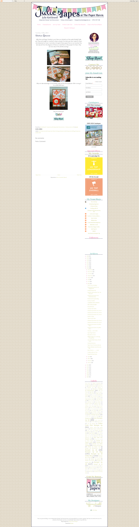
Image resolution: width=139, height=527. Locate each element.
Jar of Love (96, 416)
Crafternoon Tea (90, 401)
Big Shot (92, 392)
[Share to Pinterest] (41, 129)
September (90, 275)
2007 (88, 377)
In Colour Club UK (88, 416)
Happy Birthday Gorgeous (95, 411)
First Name (88, 87)
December (90, 269)
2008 (88, 375)
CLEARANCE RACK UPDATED (93, 302)
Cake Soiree (93, 394)
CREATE (94, 231)
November (90, 271)
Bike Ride (92, 393)
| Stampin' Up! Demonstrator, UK (94, 211)
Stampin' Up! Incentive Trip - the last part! (94, 293)
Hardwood (87, 413)
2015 (88, 266)
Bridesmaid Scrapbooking (93, 298)
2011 (88, 369)
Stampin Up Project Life (94, 446)
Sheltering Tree (88, 437)
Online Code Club (67, 24)
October (90, 273)
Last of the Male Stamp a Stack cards (94, 340)
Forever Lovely (98, 409)
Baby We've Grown (92, 334)
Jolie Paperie (94, 229)
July (89, 279)
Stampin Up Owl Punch (97, 445)
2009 (88, 373)
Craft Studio (91, 400)
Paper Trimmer (90, 430)
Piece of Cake (95, 431)
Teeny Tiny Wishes (93, 467)
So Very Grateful (91, 300)
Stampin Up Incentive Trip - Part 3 (95, 322)
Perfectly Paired (88, 431)
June (89, 281)
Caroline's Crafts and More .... (94, 216)
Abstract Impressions (97, 383)
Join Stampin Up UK (43, 131)
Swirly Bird (98, 465)
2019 (88, 258)
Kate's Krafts (94, 218)
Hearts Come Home (95, 413)
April (89, 356)
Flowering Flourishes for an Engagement (93, 288)
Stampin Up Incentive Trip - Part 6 (95, 312)
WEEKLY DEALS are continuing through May (94, 337)
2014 (88, 268)
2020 (88, 256)
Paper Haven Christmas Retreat (94, 345)
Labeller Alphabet (98, 420)
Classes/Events (47, 24)
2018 (88, 260)
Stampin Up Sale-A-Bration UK (92, 448)
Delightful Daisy (97, 403)
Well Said (90, 471)
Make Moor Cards (94, 224)
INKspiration (94, 220)
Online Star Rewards (79, 24)
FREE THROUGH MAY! (92, 304)
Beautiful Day (100, 386)
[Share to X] (39, 129)
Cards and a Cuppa (94, 213)
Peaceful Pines (98, 430)
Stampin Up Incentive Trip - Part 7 (95, 310)
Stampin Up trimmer (89, 460)
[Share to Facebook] (40, 129)
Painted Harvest (93, 427)
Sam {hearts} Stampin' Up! (94, 233)
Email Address (89, 83)
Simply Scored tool (98, 439)
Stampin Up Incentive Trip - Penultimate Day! (93, 296)
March (89, 358)
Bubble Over (98, 393)
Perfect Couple (91, 316)
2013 (88, 365)
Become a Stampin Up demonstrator (93, 389)
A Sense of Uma (94, 206)
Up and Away (96, 470)
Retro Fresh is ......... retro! (93, 350)
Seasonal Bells (95, 434)
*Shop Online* (87, 383)
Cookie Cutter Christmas (95, 397)
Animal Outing (88, 384)
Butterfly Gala (87, 394)
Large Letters (87, 421)
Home (39, 24)
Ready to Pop (99, 433)
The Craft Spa (94, 201)
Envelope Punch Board (89, 406)
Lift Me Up (93, 421)
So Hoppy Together (89, 440)
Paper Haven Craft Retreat (96, 429)
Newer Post (38, 175)
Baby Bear (94, 384)
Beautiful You (90, 387)
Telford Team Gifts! (92, 318)
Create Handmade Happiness (94, 222)
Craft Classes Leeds (89, 399)
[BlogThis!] (37, 129)
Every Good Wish (94, 407)
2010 (88, 371)
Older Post (79, 175)
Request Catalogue (69, 28)
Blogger (71, 523)
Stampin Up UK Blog (70, 131)
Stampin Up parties (95, 459)
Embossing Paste (97, 404)
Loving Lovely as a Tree (92, 352)
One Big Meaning (91, 423)
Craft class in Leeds (98, 400)
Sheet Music (98, 436)
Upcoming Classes (92, 332)
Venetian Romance (92, 343)
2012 (88, 367)
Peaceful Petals (91, 306)
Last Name (88, 92)
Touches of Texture (89, 470)
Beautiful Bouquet (91, 386)
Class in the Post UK (94, 396)
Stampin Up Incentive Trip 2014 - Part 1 (94, 328)
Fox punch (87, 410)
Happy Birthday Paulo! (92, 354)
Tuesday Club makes (92, 308)
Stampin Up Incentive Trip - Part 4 (95, 320)
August (89, 277)
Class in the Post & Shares (95, 24)
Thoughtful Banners (99, 468)
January (89, 362)
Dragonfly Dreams (88, 404)
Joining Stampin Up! (92, 290)
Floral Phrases (91, 409)
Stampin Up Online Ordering (53, 131)
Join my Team (56, 24)
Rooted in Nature (88, 434)
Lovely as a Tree (99, 421)
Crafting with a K (94, 208)
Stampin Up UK (63, 131)
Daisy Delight (97, 401)
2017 (88, 262)
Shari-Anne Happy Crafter (94, 226)
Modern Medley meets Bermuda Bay (94, 347)
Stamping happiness (94, 204)
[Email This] (36, 129)
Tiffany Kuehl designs (73, 521)
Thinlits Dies (91, 468)
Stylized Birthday (91, 465)
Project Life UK (92, 433)
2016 (88, 264)
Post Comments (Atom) (62, 177)
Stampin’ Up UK (98, 464)
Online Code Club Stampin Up (93, 424)
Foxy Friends (93, 410)
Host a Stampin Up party (94, 414)
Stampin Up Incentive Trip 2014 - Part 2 (94, 325)
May (89, 283)
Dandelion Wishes (88, 403)
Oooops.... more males (93, 330)
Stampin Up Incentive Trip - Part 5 (95, 314)
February (90, 360)
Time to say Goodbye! (92, 285)
